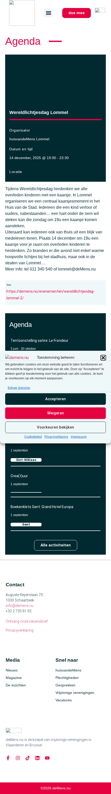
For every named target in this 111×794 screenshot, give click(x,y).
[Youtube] (47, 758)
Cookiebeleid (33, 437)
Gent (26, 524)
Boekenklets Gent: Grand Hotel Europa (42, 507)
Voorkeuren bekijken (55, 427)
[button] (103, 357)
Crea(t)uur (19, 476)
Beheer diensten (19, 388)
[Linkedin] (37, 758)
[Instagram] (17, 758)
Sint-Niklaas (26, 460)
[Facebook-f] (8, 758)
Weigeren (55, 413)
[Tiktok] (27, 758)
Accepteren (55, 399)
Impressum (79, 437)
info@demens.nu (20, 606)
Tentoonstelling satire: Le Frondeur (39, 340)
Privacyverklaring (56, 437)
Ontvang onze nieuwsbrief (27, 621)
